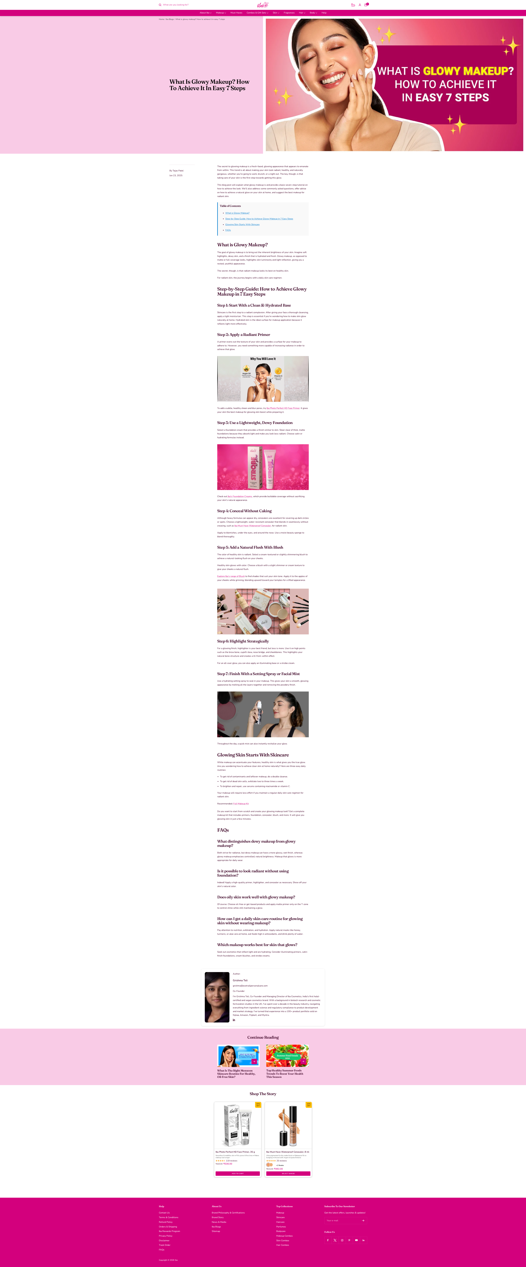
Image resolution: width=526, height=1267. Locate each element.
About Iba (205, 12)
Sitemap (216, 1231)
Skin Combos (282, 1240)
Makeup (220, 12)
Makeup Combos (284, 1235)
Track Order (164, 1245)
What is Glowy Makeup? (237, 213)
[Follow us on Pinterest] (349, 1240)
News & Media (219, 1222)
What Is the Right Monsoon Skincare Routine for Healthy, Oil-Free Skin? (236, 1074)
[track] (353, 5)
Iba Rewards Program (169, 1231)
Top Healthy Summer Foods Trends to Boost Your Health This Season (284, 1074)
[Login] (360, 5)
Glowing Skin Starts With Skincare (242, 224)
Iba (176, 1260)
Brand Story (218, 1217)
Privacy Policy (165, 1235)
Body (312, 12)
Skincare (280, 1217)
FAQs (228, 230)
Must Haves (236, 12)
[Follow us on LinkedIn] (363, 1240)
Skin (275, 12)
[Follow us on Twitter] (335, 1240)
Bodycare (280, 1231)
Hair (301, 12)
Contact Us (164, 1212)
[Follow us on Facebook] (327, 1240)
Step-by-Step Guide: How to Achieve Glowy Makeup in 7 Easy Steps (259, 218)
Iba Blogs (170, 19)
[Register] (363, 1221)
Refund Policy (165, 1222)
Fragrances (289, 12)
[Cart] (365, 5)
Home (161, 19)
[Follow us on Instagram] (342, 1240)
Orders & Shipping (168, 1226)
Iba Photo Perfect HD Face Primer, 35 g (235, 1152)
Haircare (280, 1222)
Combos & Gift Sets (257, 12)
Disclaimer (164, 1240)
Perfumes (281, 1226)
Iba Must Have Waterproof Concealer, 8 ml (287, 1152)
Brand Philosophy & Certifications (228, 1212)
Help (324, 12)
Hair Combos (282, 1245)
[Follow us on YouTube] (356, 1240)
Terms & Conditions (168, 1217)
